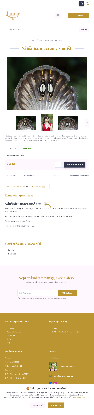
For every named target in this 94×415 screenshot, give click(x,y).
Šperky (39, 40)
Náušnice (12, 254)
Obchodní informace (14, 332)
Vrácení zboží (11, 335)
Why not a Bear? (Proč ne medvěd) (66, 332)
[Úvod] (17, 15)
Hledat (84, 29)
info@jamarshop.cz (63, 376)
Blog (8, 343)
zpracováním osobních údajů (38, 298)
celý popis (52, 140)
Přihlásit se (67, 293)
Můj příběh (10, 328)
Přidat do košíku (75, 164)
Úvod (33, 40)
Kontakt (9, 339)
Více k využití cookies (81, 397)
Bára (55, 328)
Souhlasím (56, 405)
